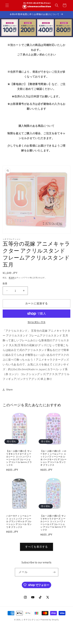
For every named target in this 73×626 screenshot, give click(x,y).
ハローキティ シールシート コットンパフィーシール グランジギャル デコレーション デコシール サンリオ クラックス (19, 521)
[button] (7, 5)
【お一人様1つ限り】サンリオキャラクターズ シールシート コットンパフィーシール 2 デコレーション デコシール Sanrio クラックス (19, 458)
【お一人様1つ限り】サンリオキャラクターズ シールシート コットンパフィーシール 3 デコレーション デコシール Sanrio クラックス (53, 522)
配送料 (12, 277)
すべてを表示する (36, 546)
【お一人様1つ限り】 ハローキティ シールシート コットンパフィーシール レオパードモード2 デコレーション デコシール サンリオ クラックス (53, 458)
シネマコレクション (30, 619)
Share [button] (9, 389)
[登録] (54, 572)
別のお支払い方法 (36, 322)
